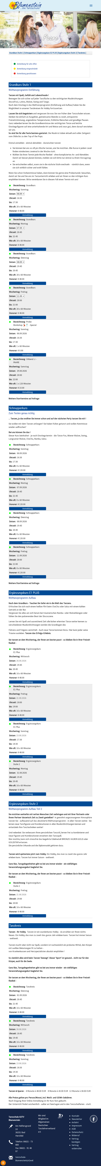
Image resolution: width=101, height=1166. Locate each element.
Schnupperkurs (30, 53)
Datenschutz (77, 1132)
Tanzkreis (81, 53)
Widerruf (76, 1135)
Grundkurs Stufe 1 (16, 53)
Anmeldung (27, 215)
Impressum (77, 1125)
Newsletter (77, 1119)
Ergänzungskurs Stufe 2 (67, 53)
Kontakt (75, 1115)
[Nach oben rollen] (95, 1160)
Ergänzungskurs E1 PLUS (47, 53)
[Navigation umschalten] (91, 5)
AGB (74, 1128)
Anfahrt (75, 1122)
